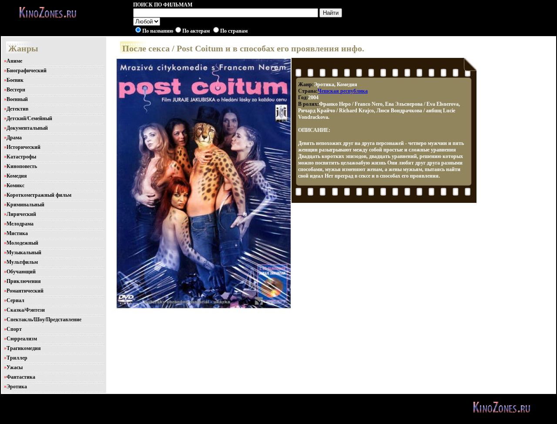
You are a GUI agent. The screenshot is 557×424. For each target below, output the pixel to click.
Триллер (17, 358)
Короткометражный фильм (39, 195)
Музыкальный (24, 252)
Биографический (27, 70)
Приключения (24, 281)
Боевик (15, 80)
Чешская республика (343, 91)
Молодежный (22, 243)
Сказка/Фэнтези (26, 310)
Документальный (27, 128)
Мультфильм (22, 262)
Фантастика (21, 377)
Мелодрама (20, 224)
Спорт (14, 329)
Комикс (15, 185)
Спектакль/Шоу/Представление (44, 319)
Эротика (17, 387)
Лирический (21, 214)
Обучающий (21, 272)
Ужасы (15, 367)
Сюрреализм (22, 339)
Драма (14, 138)
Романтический (25, 291)
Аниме (14, 61)
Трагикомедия (24, 348)
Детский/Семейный (29, 118)
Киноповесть (22, 166)
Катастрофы (21, 157)
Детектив (17, 109)
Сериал (15, 300)
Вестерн (16, 90)
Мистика (17, 233)
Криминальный (25, 205)
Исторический (23, 147)
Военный (17, 99)
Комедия (17, 176)
